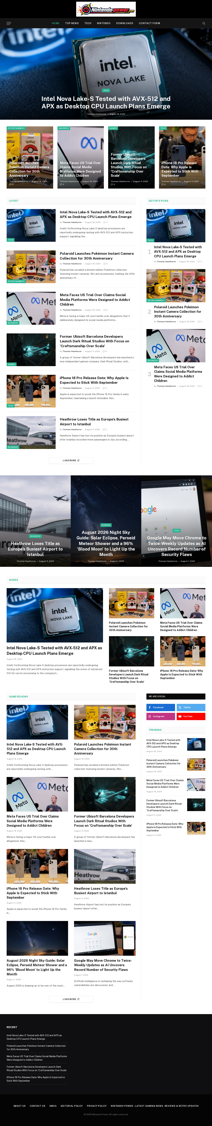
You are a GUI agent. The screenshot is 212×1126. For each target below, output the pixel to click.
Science (106, 525)
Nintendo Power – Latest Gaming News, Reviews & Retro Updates (155, 1106)
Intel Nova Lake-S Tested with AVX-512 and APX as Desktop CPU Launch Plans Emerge (106, 102)
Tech (87, 23)
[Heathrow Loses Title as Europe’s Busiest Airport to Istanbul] (31, 432)
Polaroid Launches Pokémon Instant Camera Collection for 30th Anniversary (29, 169)
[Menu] (9, 23)
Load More (69, 460)
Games (113, 128)
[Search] (203, 23)
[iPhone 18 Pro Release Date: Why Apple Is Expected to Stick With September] (182, 157)
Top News (72, 23)
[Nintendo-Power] (106, 9)
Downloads (124, 23)
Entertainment (16, 128)
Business (64, 128)
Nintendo (104, 23)
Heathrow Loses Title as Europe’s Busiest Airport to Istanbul (94, 421)
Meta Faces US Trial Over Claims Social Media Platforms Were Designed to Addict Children (80, 169)
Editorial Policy (72, 1106)
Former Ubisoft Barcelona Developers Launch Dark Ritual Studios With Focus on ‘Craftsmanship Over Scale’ (129, 165)
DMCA (53, 1106)
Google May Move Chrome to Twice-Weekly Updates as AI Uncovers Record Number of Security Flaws (176, 546)
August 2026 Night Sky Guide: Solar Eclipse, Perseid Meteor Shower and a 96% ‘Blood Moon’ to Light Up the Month (106, 543)
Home (55, 23)
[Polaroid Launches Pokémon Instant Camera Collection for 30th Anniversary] (30, 157)
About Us (19, 1106)
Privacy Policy (97, 1106)
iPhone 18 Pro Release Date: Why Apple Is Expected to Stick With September (179, 169)
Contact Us (37, 1106)
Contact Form (149, 23)
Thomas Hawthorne (96, 114)
